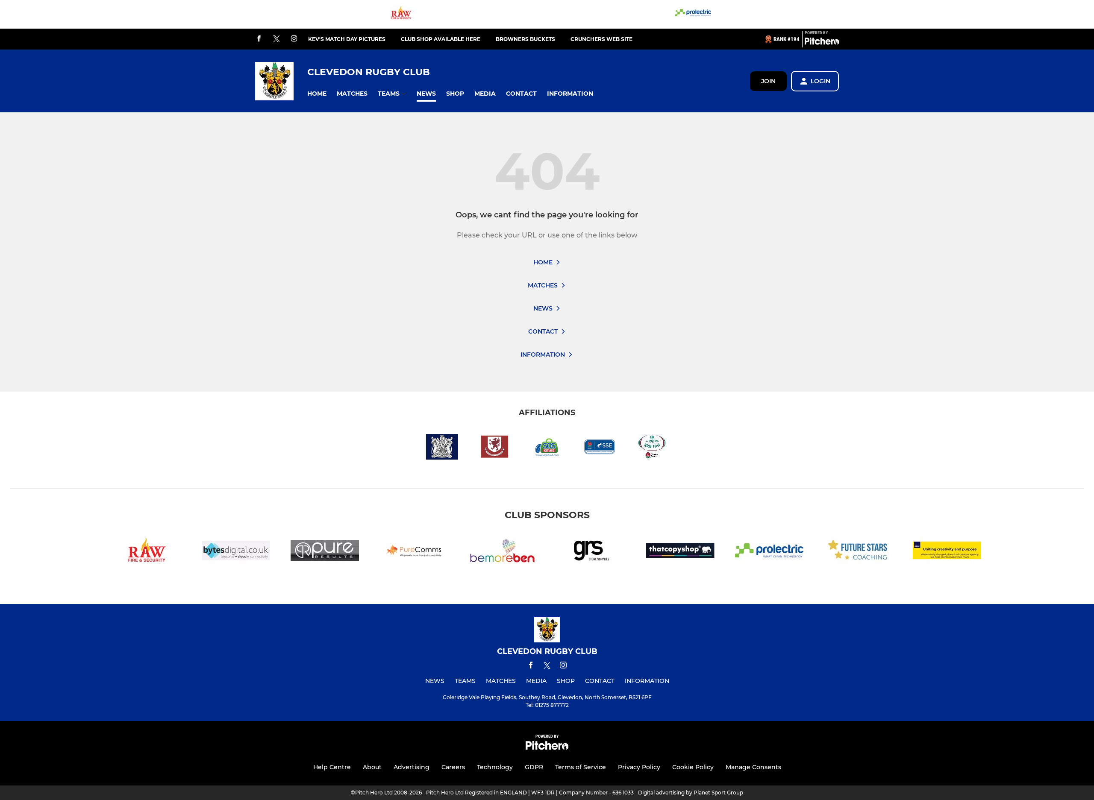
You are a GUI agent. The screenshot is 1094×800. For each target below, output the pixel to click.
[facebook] (259, 39)
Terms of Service (580, 767)
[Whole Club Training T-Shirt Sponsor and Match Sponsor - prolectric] (693, 14)
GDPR (534, 767)
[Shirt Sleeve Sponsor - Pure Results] (325, 552)
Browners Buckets (525, 39)
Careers (453, 767)
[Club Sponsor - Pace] (947, 552)
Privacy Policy (639, 767)
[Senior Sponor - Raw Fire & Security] (401, 14)
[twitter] (276, 39)
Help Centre (332, 767)
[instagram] (294, 39)
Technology (495, 767)
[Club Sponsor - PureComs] (413, 552)
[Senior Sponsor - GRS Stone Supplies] (591, 552)
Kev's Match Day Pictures (346, 39)
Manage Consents (753, 767)
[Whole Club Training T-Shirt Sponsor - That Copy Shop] (680, 552)
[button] (317, 93)
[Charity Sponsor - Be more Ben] (502, 552)
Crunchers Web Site (601, 39)
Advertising (411, 767)
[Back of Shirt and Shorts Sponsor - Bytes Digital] (236, 552)
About (372, 767)
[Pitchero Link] (822, 43)
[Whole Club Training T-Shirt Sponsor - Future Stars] (858, 552)
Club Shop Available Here (440, 39)
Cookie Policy (693, 767)
